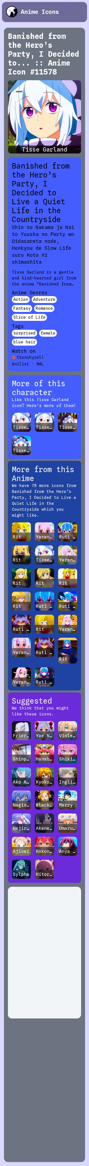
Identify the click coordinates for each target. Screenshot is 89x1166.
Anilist (20, 364)
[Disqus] (44, 952)
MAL (40, 364)
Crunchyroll (30, 357)
